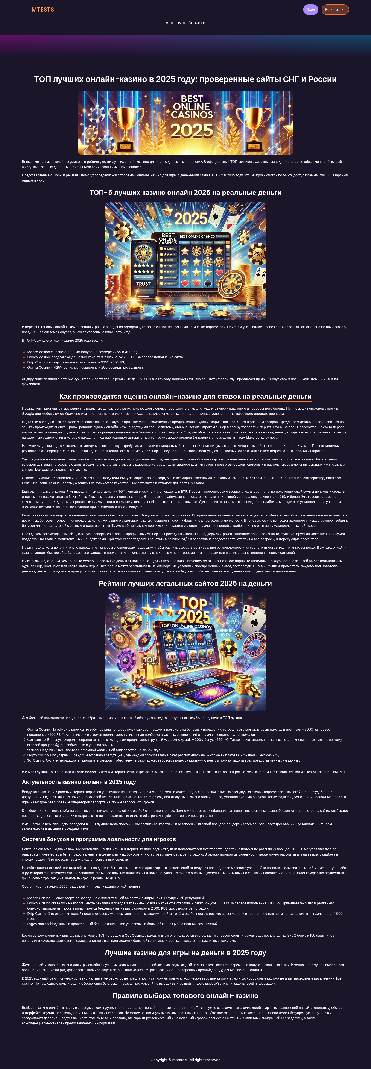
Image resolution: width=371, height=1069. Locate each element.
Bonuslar (197, 22)
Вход (311, 9)
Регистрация (335, 9)
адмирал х (131, 326)
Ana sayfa (175, 22)
